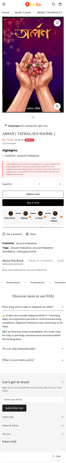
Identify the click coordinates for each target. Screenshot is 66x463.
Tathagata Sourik (26, 251)
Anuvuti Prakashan (28, 156)
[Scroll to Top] (60, 447)
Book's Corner (23, 12)
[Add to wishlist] (57, 22)
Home (5, 12)
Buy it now (33, 202)
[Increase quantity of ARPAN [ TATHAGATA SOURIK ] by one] (60, 184)
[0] (60, 4)
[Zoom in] (57, 106)
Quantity (7, 184)
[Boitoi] (33, 4)
